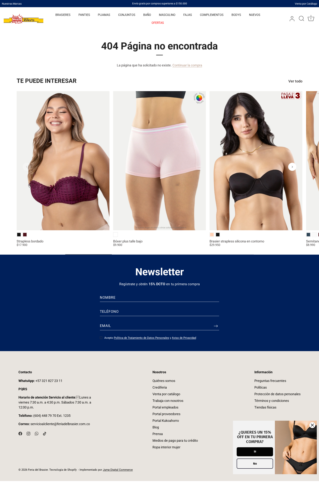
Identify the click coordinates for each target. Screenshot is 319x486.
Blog (155, 427)
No (255, 463)
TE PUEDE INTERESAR (47, 80)
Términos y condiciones (271, 401)
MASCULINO (167, 15)
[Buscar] (301, 19)
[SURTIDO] (115, 234)
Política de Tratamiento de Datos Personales (141, 337)
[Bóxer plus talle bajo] (159, 160)
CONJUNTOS (126, 15)
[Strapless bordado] (63, 160)
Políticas (260, 387)
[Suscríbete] (215, 326)
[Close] (312, 425)
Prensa (157, 434)
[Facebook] (20, 433)
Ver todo (295, 81)
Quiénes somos (163, 381)
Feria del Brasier (38, 469)
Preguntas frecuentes (270, 381)
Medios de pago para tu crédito (175, 440)
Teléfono (109, 311)
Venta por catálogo (166, 394)
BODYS (236, 15)
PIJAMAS (104, 15)
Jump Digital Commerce (118, 469)
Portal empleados (165, 407)
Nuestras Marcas (12, 3)
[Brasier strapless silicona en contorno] (256, 160)
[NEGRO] (19, 234)
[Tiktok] (45, 433)
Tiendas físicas (265, 407)
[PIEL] (212, 234)
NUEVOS (254, 15)
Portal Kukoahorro (165, 421)
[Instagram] (28, 433)
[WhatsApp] (36, 433)
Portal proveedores (166, 414)
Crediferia (159, 387)
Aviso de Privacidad (184, 337)
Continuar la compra (187, 65)
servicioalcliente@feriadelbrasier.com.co (60, 424)
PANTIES (84, 15)
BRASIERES (63, 15)
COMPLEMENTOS (212, 15)
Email (105, 326)
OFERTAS (158, 23)
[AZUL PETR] (308, 234)
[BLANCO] (314, 234)
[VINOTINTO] (25, 234)
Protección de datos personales (277, 394)
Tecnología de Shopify (63, 469)
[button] (27, 167)
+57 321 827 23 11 (40, 381)
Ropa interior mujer (166, 447)
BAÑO (147, 15)
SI (255, 451)
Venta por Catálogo (306, 3)
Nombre (108, 297)
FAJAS (187, 15)
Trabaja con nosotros (167, 401)
